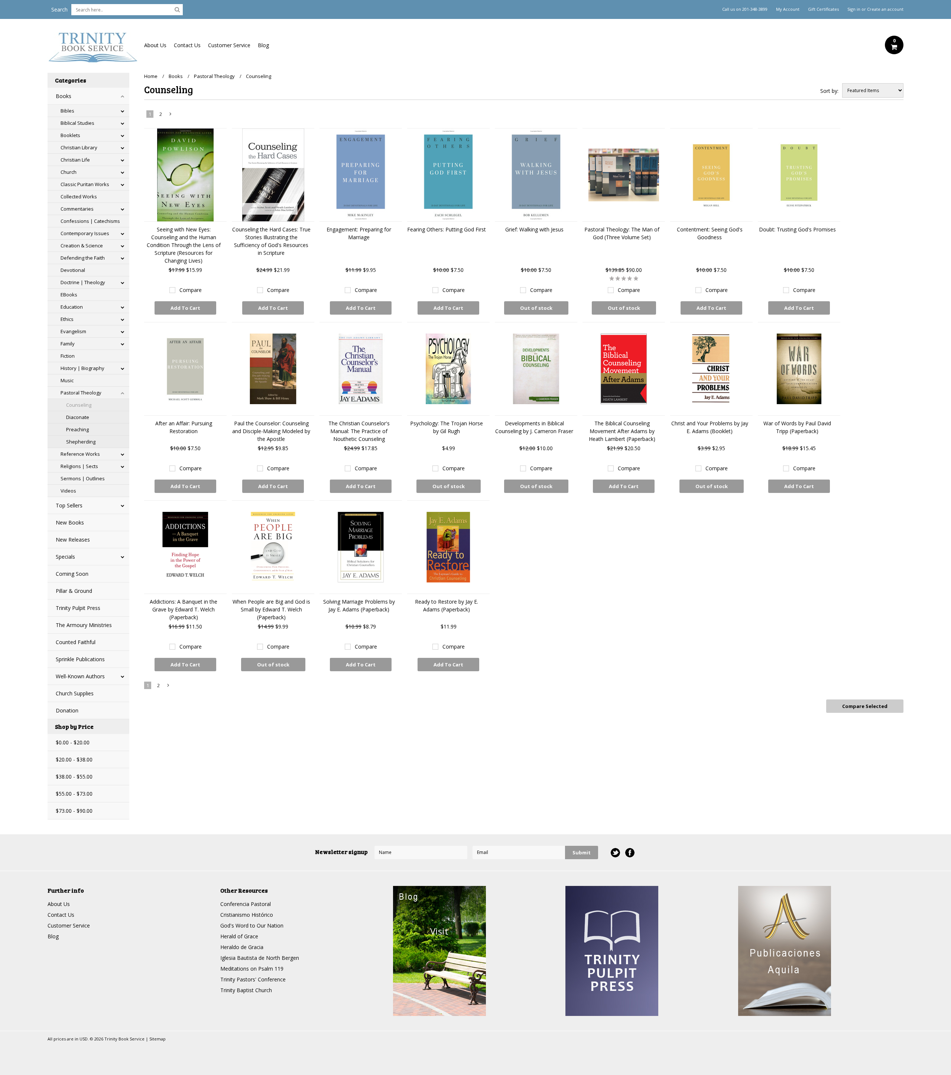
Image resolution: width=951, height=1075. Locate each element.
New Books (70, 522)
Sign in (853, 9)
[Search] (177, 9)
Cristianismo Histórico (246, 914)
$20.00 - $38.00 (74, 759)
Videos (68, 490)
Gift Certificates (823, 9)
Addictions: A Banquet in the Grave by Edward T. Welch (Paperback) (183, 609)
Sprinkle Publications (80, 659)
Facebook (629, 852)
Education (72, 306)
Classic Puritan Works (85, 184)
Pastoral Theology (81, 392)
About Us (155, 45)
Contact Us (187, 45)
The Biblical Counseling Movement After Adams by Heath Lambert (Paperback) (622, 431)
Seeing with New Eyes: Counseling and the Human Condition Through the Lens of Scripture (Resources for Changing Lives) (184, 245)
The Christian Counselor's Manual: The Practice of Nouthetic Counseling (359, 431)
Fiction (68, 356)
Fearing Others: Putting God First (446, 229)
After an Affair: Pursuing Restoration (183, 427)
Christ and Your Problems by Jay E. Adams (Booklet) (709, 427)
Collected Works (79, 196)
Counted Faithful (75, 642)
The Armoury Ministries (84, 625)
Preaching (77, 429)
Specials (65, 556)
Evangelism (73, 331)
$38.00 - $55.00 (74, 776)
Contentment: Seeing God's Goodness (710, 233)
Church (69, 172)
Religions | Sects (79, 466)
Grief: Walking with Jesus (534, 229)
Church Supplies (75, 693)
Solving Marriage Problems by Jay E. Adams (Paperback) (359, 605)
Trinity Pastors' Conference (253, 979)
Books (63, 96)
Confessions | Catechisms (90, 221)
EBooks (69, 294)
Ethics (67, 319)
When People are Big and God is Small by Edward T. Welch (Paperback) (271, 609)
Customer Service (229, 45)
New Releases (73, 539)
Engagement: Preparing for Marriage (359, 233)
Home (151, 76)
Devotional (73, 270)
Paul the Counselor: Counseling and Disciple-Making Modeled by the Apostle (271, 431)
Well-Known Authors (80, 676)
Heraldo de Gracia (241, 947)
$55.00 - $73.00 (74, 793)
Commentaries (77, 208)
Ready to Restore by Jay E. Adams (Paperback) (446, 605)
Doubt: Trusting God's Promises (797, 229)
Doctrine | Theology (83, 282)
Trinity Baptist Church (246, 990)
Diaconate (77, 417)
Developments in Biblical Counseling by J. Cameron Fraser (534, 427)
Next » (170, 115)
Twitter (615, 852)
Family (68, 343)
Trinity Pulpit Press (78, 607)
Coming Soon (72, 573)
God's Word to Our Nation (251, 925)
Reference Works (80, 454)
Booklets (70, 135)
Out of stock (536, 308)
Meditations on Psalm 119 (251, 968)
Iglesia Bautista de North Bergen (259, 957)
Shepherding (80, 441)
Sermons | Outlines (83, 478)
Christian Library (79, 147)
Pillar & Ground (74, 590)
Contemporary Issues (85, 233)
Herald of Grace (239, 936)
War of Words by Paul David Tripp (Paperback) (797, 427)
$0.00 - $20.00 (73, 742)
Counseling (78, 405)
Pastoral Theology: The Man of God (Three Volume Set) (621, 233)
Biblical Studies (77, 123)
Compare (190, 289)
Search (59, 9)
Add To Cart (185, 308)
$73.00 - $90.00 (74, 810)
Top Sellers (69, 505)
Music (67, 380)
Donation (67, 710)
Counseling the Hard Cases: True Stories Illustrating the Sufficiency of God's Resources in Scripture (271, 241)
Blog (263, 45)
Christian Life (75, 159)
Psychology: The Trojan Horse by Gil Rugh (446, 427)
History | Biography (82, 368)
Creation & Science (82, 245)
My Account (787, 9)
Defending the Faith (83, 257)
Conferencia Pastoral (245, 903)
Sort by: (829, 90)
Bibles (67, 110)
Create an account (885, 9)
